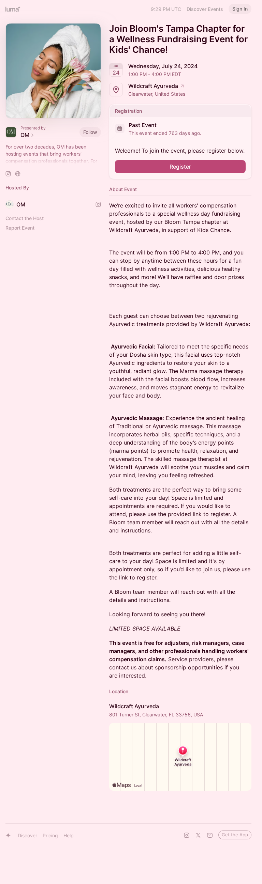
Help (68, 835)
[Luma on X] (198, 835)
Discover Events (205, 9)
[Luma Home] (12, 9)
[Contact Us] (210, 835)
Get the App (235, 834)
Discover (27, 835)
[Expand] (53, 161)
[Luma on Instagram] (186, 835)
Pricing (50, 835)
